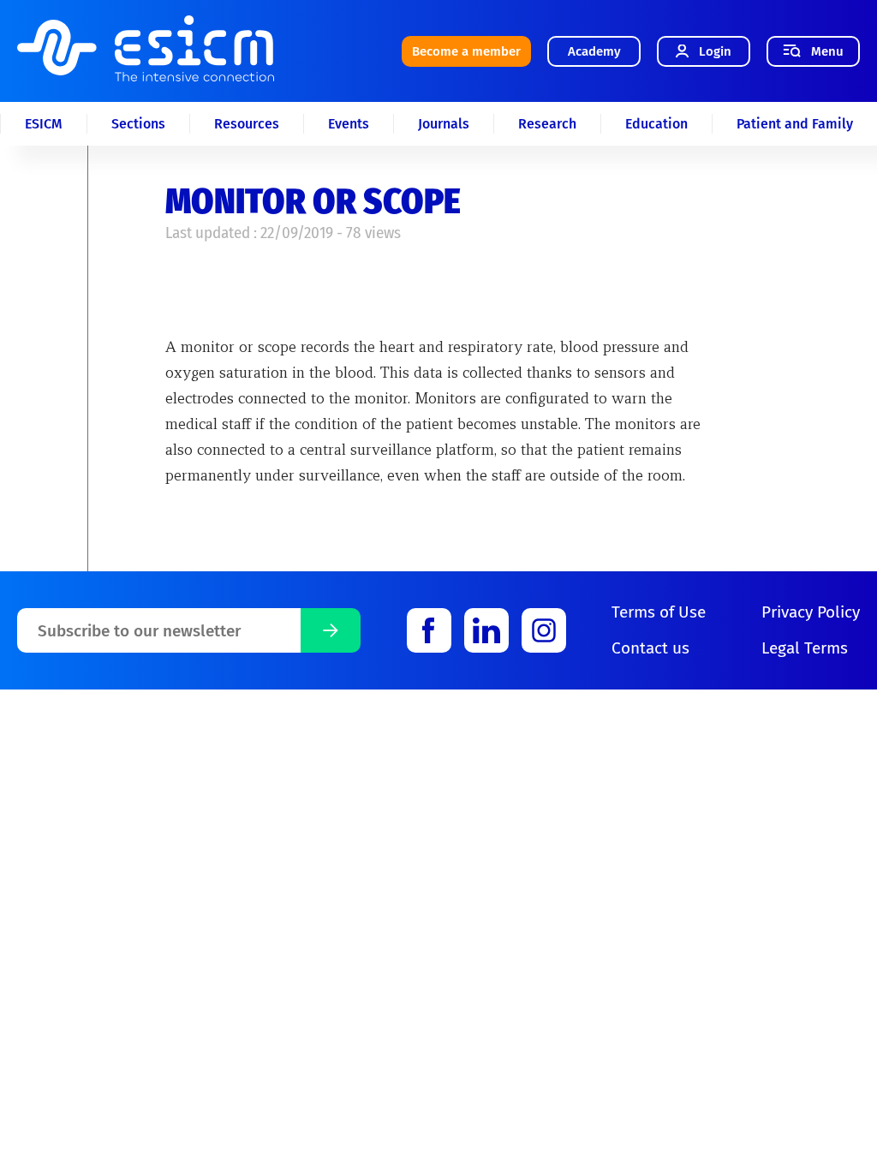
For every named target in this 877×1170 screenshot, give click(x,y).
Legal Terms (804, 648)
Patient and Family (795, 124)
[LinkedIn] (486, 630)
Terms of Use (659, 612)
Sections (138, 124)
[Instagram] (544, 630)
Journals (443, 124)
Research (547, 124)
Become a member (466, 51)
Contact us (650, 648)
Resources (246, 124)
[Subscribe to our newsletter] (331, 630)
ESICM (44, 124)
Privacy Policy (810, 612)
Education (656, 124)
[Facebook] (429, 630)
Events (348, 124)
